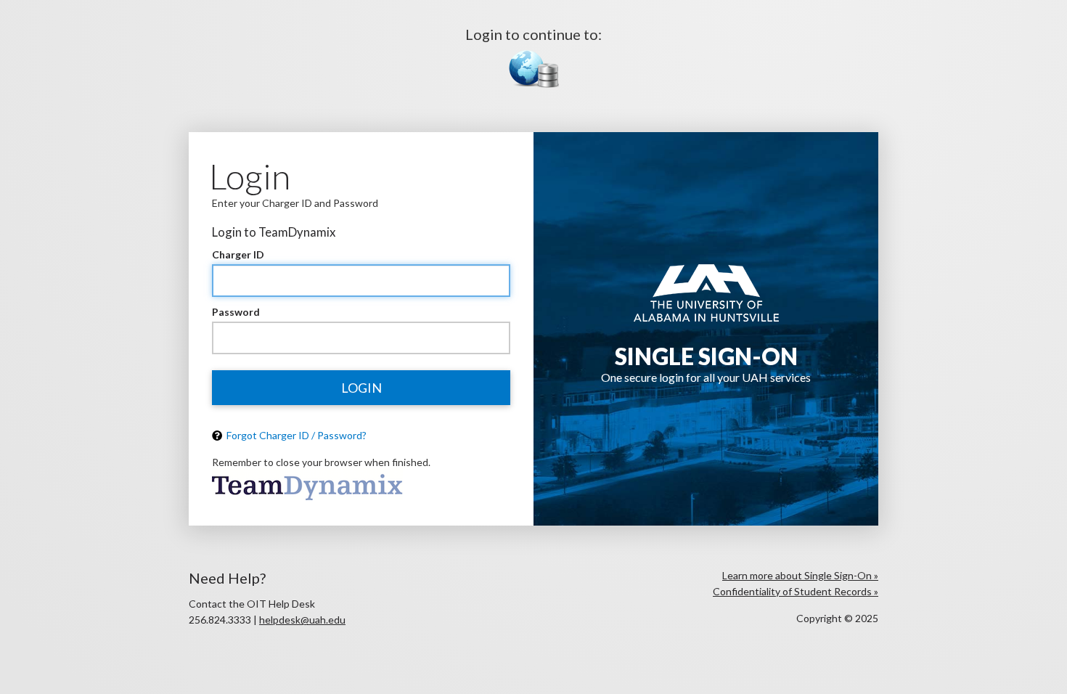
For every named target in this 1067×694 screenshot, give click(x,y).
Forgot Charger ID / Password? (295, 435)
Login (361, 388)
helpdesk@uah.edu (302, 619)
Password (236, 312)
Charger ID (238, 254)
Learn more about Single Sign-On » (800, 575)
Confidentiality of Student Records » (795, 591)
